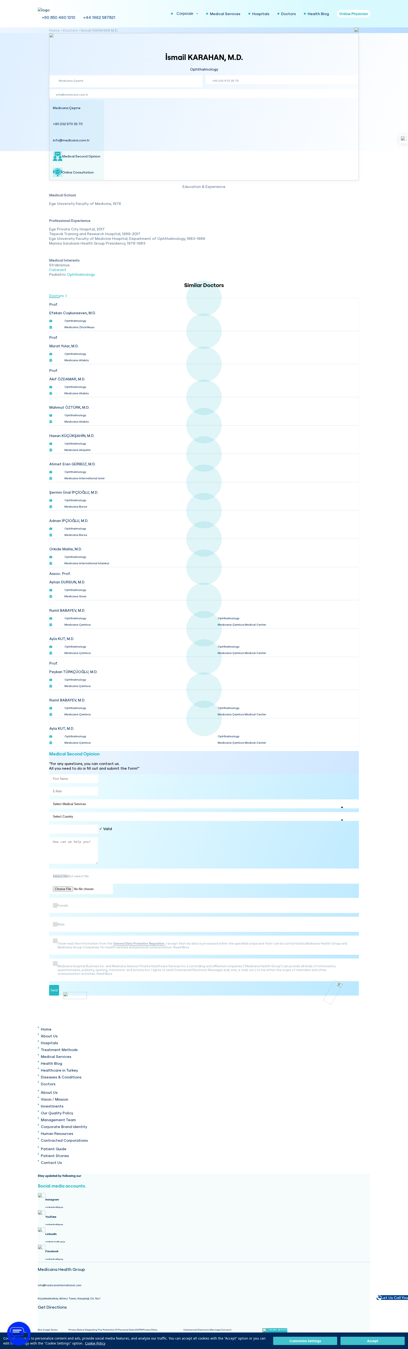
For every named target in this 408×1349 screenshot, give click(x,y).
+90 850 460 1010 (58, 17)
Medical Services (56, 1056)
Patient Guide (53, 1148)
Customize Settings (305, 1341)
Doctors (70, 30)
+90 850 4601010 (277, 1329)
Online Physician (353, 13)
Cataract (57, 269)
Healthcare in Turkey (59, 1070)
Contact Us (51, 1162)
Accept (372, 1341)
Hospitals (49, 1042)
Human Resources (57, 1133)
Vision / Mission (54, 1099)
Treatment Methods (59, 1049)
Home (54, 30)
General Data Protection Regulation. (139, 943)
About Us (49, 1036)
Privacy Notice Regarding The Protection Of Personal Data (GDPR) (105, 1329)
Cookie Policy (95, 1343)
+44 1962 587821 (99, 17)
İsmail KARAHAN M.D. (99, 30)
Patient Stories (55, 1155)
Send (54, 990)
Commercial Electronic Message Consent (207, 1329)
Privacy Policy (150, 1329)
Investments (52, 1106)
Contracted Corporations (64, 1140)
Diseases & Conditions (61, 1077)
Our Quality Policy (57, 1113)
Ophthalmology (81, 274)
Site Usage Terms (48, 1329)
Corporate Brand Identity (64, 1126)
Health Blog (51, 1063)
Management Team (58, 1119)
